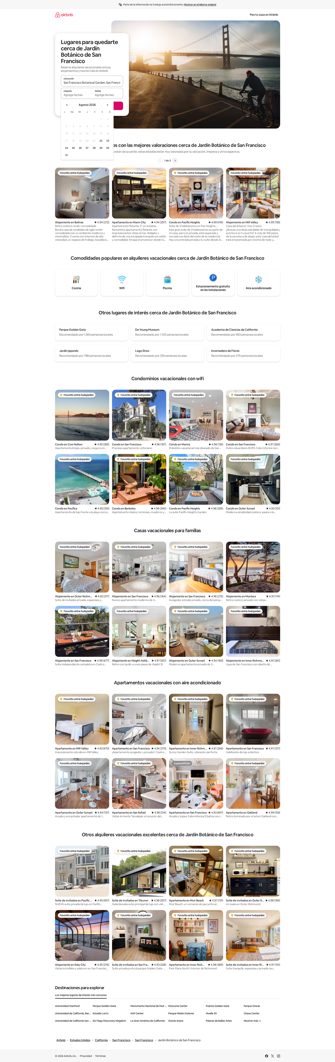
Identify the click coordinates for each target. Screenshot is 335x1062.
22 (101, 140)
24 (66, 148)
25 (73, 148)
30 (107, 148)
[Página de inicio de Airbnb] (64, 14)
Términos (100, 1056)
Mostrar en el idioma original (200, 4)
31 (66, 155)
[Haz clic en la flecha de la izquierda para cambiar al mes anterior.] (67, 105)
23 (107, 140)
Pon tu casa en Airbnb (264, 15)
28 (94, 148)
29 (101, 148)
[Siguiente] (175, 160)
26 (80, 148)
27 (87, 148)
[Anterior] (160, 160)
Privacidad (86, 1056)
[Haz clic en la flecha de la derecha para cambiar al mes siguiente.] (107, 105)
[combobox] (92, 82)
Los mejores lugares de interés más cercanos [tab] (81, 995)
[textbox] (76, 95)
